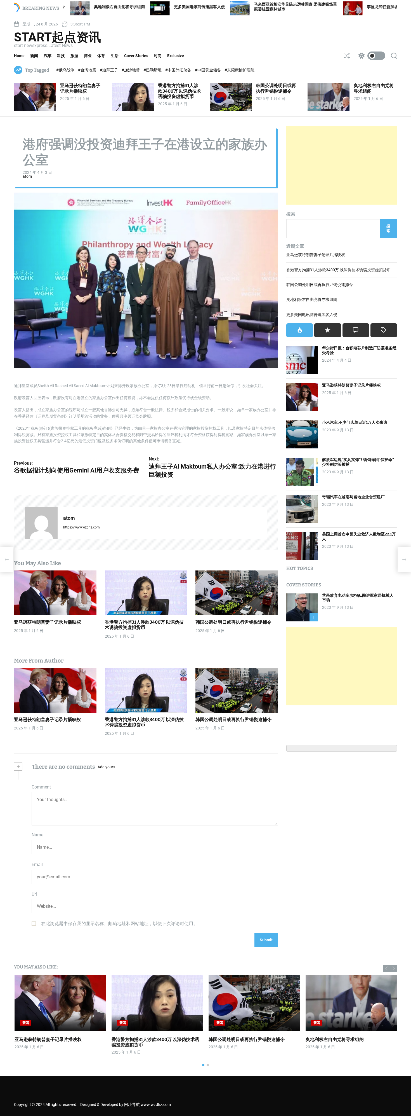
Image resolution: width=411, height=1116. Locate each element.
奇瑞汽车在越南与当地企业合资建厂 (353, 497)
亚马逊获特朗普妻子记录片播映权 (80, 88)
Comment (41, 787)
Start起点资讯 (57, 37)
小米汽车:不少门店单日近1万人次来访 (354, 422)
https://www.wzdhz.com (81, 527)
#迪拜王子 (109, 70)
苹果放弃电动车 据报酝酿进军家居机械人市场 (357, 598)
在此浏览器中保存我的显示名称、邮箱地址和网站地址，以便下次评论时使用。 (119, 923)
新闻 (34, 55)
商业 (88, 55)
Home (19, 55)
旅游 (74, 55)
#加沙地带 (131, 70)
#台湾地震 (87, 70)
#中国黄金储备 (208, 70)
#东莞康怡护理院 (239, 70)
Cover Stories (136, 55)
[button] (386, 968)
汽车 (47, 55)
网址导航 (132, 1104)
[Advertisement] (341, 165)
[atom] (41, 523)
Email (37, 864)
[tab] (299, 330)
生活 (115, 55)
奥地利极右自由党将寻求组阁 (311, 299)
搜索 (290, 214)
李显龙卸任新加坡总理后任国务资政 (337, 6)
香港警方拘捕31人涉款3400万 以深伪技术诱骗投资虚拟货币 (179, 91)
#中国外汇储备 (178, 70)
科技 (61, 55)
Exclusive (175, 55)
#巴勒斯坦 (152, 70)
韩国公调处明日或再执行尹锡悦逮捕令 (276, 88)
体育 (101, 55)
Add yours (106, 767)
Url (34, 894)
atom (27, 176)
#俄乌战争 (65, 70)
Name (37, 834)
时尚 (158, 55)
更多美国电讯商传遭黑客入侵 (139, 6)
